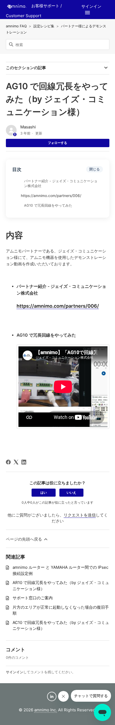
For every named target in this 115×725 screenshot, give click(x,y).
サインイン (14, 672)
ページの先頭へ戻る (24, 539)
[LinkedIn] (23, 462)
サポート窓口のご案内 (33, 597)
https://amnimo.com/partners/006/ (51, 196)
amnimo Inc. (45, 709)
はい (43, 492)
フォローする (57, 143)
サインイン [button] (91, 6)
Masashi (28, 126)
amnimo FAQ (16, 26)
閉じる (94, 169)
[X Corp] (16, 462)
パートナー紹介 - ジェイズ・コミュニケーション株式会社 (60, 183)
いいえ (71, 492)
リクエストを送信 (80, 515)
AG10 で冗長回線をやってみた (48, 205)
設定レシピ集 (43, 26)
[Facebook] (8, 462)
